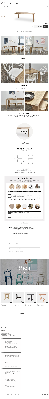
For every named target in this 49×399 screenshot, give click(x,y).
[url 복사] (45, 6)
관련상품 (21, 31)
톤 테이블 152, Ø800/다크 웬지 (28, 305)
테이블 (3, 6)
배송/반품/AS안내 (29, 31)
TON (3, 26)
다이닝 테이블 (6, 6)
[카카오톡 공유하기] (46, 6)
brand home (24, 277)
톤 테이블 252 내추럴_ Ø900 (4, 305)
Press (14, 3)
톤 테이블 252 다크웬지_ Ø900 (16, 305)
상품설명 (18, 31)
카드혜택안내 (45, 28)
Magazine (11, 3)
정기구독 (17, 3)
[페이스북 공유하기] (42, 6)
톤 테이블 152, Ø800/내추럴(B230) (40, 305)
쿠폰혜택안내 (41, 28)
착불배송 (37, 28)
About (7, 3)
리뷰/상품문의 (25, 31)
